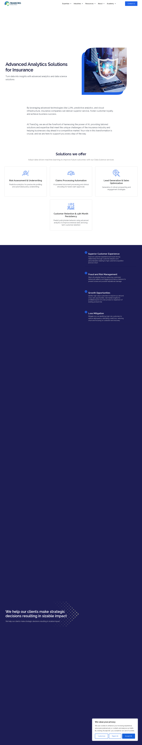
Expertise (65, 4)
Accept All (128, 736)
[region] (115, 730)
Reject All (115, 736)
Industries (77, 4)
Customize (101, 736)
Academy (110, 4)
